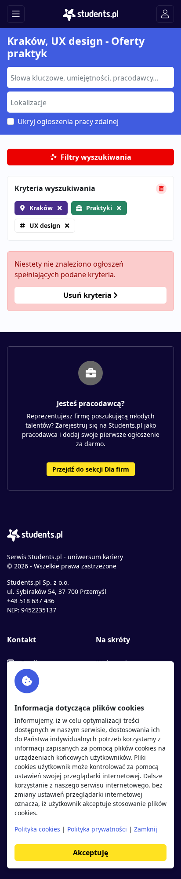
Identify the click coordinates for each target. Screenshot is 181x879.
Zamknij (145, 829)
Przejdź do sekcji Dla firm (90, 469)
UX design (44, 225)
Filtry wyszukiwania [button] (96, 157)
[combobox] (90, 77)
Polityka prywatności (97, 829)
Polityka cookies (37, 829)
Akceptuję (90, 852)
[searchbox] (89, 77)
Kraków (41, 208)
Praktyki (99, 208)
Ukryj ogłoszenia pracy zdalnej (68, 121)
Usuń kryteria (88, 295)
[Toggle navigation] (16, 14)
